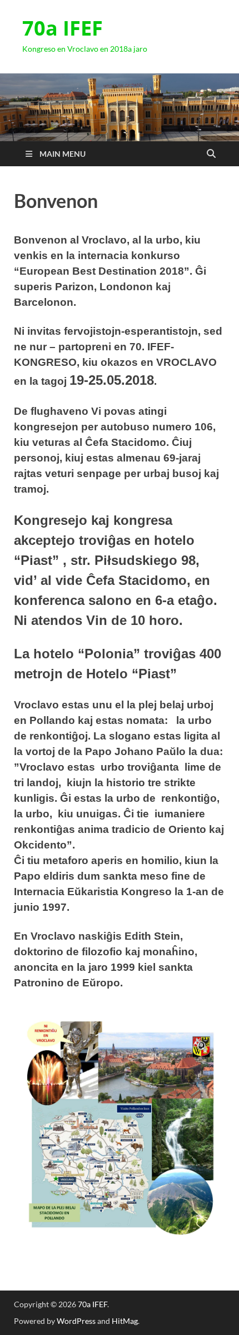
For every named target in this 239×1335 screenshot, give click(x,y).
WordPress (76, 1321)
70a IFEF (62, 28)
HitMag (125, 1321)
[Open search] (211, 154)
